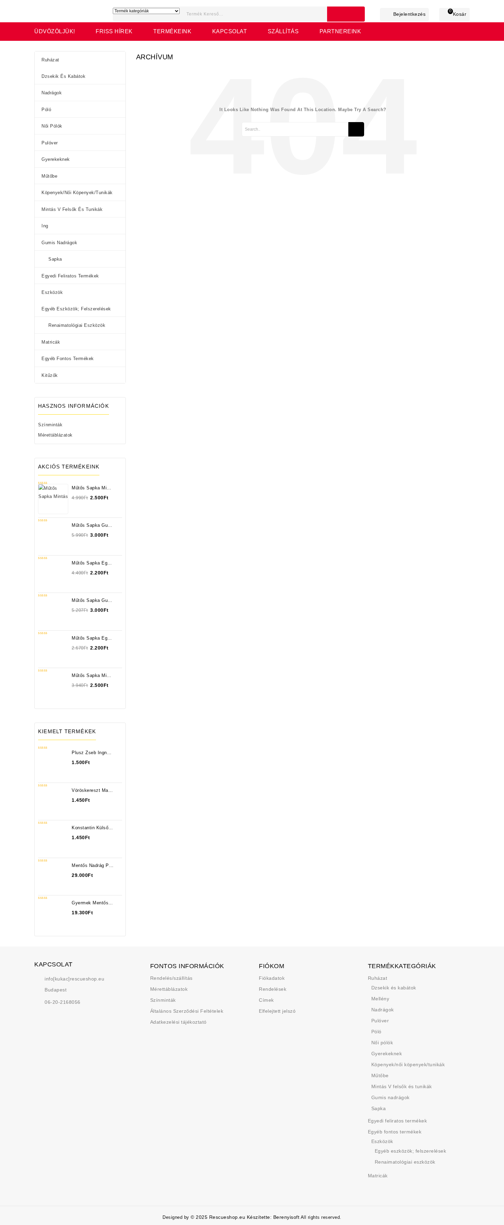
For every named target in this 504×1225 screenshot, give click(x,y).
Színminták (50, 424)
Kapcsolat (229, 31)
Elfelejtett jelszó (277, 1011)
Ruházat (50, 59)
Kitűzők (49, 375)
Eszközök (52, 292)
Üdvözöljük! (54, 31)
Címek (266, 1000)
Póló (46, 109)
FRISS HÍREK (114, 31)
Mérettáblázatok (55, 435)
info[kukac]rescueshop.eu (74, 979)
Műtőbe (49, 176)
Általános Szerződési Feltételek (187, 1011)
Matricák (50, 342)
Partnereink (340, 31)
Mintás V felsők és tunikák (72, 209)
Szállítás (283, 31)
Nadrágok (51, 92)
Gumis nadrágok (59, 242)
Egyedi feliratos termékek (70, 275)
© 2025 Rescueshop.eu (219, 1217)
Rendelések (272, 989)
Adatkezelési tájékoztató (178, 1022)
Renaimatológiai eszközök (76, 325)
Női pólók (51, 126)
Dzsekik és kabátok (63, 76)
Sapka (55, 259)
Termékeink (172, 31)
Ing (44, 225)
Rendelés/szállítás (171, 978)
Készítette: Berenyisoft (273, 1217)
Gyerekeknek (55, 159)
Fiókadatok (272, 978)
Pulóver (49, 142)
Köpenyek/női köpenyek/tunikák (77, 192)
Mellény (380, 998)
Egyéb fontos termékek (67, 358)
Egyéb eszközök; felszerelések (76, 308)
